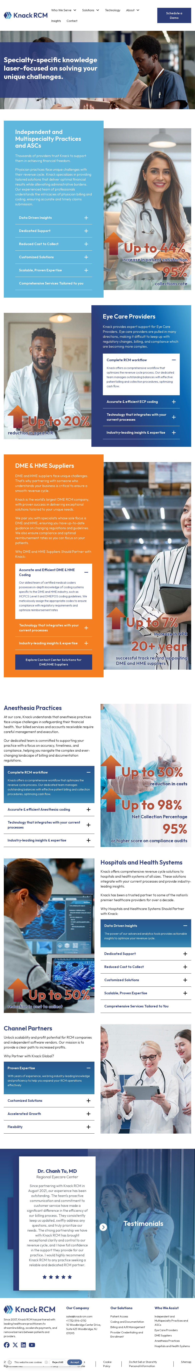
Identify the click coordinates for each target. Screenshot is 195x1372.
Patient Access (119, 1316)
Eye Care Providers (166, 1330)
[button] (53, 217)
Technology (112, 10)
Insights (56, 21)
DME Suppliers (163, 1335)
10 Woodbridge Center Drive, (83, 1325)
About (130, 10)
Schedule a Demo (174, 15)
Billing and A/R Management (127, 1327)
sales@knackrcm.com (79, 1316)
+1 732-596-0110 (76, 1320)
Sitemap (186, 1362)
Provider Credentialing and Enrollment (126, 1334)
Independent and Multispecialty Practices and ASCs (171, 1321)
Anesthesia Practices (167, 1341)
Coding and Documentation (127, 1321)
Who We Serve (61, 10)
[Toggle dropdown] (74, 10)
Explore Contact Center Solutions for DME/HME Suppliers (54, 662)
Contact (72, 21)
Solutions (88, 10)
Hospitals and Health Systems (172, 1346)
